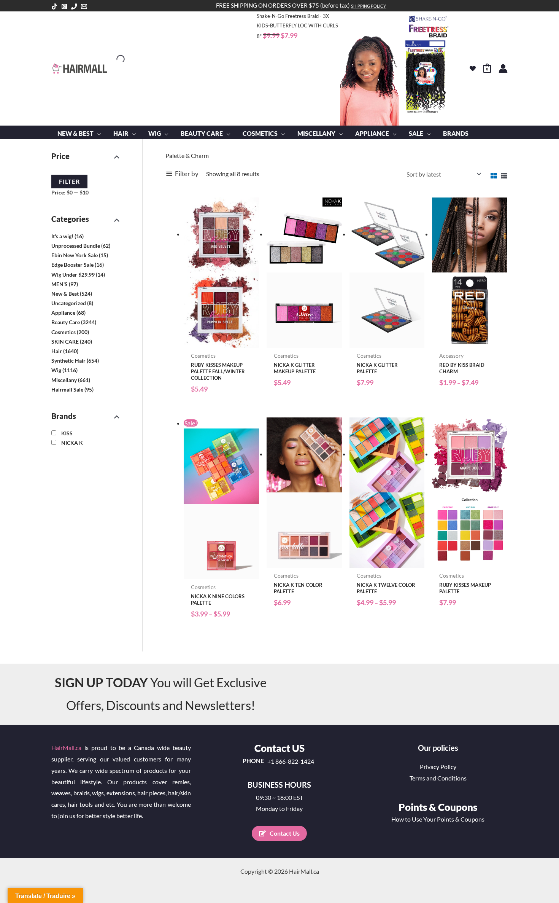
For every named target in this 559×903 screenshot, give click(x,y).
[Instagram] (64, 6)
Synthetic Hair (68, 360)
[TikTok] (54, 6)
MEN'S (59, 283)
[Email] (84, 6)
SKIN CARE (65, 341)
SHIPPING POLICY (368, 5)
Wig (56, 370)
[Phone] (74, 6)
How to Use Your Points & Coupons (437, 819)
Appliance (63, 312)
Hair (56, 351)
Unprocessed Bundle (75, 245)
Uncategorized (68, 303)
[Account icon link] (503, 68)
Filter (69, 181)
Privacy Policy (438, 766)
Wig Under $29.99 (73, 274)
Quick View (221, 341)
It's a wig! (62, 236)
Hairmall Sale (67, 389)
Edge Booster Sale (72, 264)
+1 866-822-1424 (290, 761)
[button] (97, 133)
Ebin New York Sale (74, 255)
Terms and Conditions (438, 778)
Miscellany (64, 379)
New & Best (65, 293)
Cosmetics (63, 331)
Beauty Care (65, 322)
